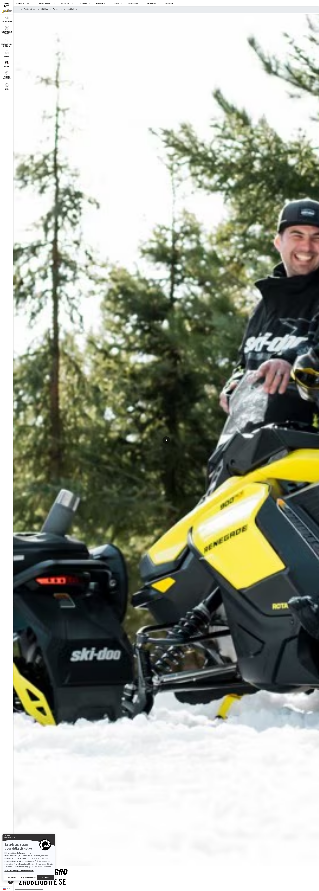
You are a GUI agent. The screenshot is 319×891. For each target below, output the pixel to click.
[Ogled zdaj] (166, 440)
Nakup (117, 3)
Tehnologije (169, 3)
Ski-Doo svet (65, 3)
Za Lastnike (83, 3)
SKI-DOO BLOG (133, 3)
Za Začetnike (100, 3)
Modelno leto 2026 (22, 3)
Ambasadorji (151, 3)
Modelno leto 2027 (45, 3)
